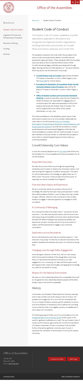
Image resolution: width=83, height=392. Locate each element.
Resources (8, 22)
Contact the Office (57, 359)
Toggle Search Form (73, 2)
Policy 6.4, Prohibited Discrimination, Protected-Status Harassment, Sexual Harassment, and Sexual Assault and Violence (56, 124)
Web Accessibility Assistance (70, 376)
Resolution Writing (10, 43)
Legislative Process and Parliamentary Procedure (12, 36)
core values (63, 151)
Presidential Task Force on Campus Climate (46, 317)
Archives (6, 54)
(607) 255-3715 (13, 363)
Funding (6, 48)
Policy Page (43, 81)
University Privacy (8, 376)
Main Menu (77, 2)
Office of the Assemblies (54, 7)
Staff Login (73, 359)
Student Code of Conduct (13, 29)
